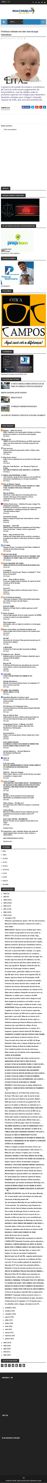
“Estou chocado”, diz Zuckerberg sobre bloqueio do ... (23, 1205)
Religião (5, 877)
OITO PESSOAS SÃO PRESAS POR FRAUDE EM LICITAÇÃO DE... (25, 1158)
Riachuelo (5, 881)
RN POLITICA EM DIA (10, 554)
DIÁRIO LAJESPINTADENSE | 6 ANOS (14, 475)
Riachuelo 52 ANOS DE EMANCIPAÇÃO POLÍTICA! (21, 1135)
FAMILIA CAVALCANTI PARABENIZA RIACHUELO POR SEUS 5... (25, 1131)
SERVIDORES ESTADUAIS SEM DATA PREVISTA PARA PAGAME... (25, 1034)
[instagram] (36, 2)
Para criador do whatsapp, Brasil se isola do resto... (23, 1211)
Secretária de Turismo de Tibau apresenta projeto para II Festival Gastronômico (21, 641)
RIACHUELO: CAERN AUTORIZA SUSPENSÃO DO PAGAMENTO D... (24, 1089)
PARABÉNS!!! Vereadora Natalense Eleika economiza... (23, 1179)
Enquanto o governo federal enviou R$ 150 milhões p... (23, 1031)
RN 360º (6, 638)
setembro (8, 1314)
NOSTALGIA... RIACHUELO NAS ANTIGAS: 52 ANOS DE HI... (24, 1128)
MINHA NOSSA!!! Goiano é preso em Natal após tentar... (23, 929)
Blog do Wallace (8, 493)
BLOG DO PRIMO (8, 606)
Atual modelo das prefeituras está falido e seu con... (23, 1001)
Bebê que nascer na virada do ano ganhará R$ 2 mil (22, 1102)
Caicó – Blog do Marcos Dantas (14, 579)
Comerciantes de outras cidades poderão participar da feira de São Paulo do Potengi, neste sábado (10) (21, 718)
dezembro (8, 918)
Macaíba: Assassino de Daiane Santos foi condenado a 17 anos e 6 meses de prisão (21, 684)
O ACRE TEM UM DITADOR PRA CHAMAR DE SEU (17, 676)
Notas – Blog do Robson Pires (13, 534)
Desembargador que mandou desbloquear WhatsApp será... (25, 1182)
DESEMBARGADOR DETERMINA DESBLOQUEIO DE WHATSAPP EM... (24, 1189)
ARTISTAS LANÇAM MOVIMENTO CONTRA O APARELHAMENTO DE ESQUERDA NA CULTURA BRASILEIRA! (22, 766)
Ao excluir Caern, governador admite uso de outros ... (23, 971)
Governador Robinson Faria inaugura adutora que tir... (23, 1167)
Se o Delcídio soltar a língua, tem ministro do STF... (22, 1304)
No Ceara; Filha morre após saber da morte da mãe (22, 1096)
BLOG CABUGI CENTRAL (11, 742)
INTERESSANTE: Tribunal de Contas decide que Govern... (24, 1170)
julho (7, 1320)
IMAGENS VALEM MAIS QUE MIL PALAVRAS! (14, 392)
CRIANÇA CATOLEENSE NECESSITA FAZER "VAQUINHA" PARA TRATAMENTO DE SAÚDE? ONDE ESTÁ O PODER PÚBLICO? (21, 557)
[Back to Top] (24, 1478)
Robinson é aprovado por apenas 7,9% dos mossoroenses (25, 920)
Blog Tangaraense (9, 622)
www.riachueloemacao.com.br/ (13, 838)
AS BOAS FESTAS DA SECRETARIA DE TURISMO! (20, 1082)
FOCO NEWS (7, 674)
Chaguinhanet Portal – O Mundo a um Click (18, 724)
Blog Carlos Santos (10, 457)
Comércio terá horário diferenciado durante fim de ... (23, 986)
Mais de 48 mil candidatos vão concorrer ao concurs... (23, 947)
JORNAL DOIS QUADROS (11, 690)
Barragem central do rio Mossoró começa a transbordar (21, 805)
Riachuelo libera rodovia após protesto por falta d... (23, 1277)
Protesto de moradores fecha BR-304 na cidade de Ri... (24, 1292)
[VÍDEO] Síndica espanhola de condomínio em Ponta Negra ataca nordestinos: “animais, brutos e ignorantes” (21, 528)
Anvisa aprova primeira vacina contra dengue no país (23, 998)
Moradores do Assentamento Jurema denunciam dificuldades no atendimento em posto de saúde (18, 797)
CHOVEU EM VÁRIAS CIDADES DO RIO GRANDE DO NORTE (23, 1185)
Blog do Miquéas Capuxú (11, 484)
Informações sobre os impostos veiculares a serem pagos (22, 624)
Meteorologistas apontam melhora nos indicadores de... (24, 1173)
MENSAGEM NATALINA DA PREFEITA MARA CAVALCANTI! (23, 1067)
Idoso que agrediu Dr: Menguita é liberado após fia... (23, 965)
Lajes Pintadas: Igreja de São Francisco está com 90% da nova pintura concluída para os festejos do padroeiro (22, 478)
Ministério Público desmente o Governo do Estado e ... (23, 923)
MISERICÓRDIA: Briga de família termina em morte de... (23, 1007)
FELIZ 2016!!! (9, 926)
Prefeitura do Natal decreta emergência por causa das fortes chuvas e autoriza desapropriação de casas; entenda (21, 667)
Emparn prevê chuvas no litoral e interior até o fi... (22, 1037)
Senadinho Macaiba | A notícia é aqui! (16, 697)
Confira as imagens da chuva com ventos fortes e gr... (23, 1146)
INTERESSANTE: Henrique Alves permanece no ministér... (24, 1238)
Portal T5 (6, 588)
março (7, 1332)
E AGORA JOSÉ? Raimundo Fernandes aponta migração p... (24, 1241)
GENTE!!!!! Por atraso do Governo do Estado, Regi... (22, 935)
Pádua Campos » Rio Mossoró (13, 803)
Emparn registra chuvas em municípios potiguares (22, 1161)
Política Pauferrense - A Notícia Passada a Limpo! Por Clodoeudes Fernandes (21, 505)
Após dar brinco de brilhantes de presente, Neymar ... (23, 1099)
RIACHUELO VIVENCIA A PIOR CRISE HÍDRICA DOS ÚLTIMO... (24, 1155)
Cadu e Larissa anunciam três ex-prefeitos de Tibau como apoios (21, 460)
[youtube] (45, 2)
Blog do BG (7, 439)
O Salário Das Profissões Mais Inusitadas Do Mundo (19, 649)
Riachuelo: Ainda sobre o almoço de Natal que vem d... (23, 1043)
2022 (5, 893)
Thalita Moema (8, 810)
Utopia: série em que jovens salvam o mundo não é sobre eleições (21, 736)
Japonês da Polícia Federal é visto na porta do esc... (23, 1214)
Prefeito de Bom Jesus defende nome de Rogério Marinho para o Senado (21, 709)
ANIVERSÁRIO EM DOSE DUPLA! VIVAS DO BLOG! (20, 1061)
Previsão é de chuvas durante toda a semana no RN (22, 983)
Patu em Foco (8, 448)
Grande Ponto (8, 828)
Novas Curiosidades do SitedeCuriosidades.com (19, 629)
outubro (8, 1311)
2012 (5, 1348)
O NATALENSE (7, 647)
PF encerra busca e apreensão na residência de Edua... (23, 1259)
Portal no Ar (7, 841)
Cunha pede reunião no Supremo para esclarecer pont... (24, 1117)
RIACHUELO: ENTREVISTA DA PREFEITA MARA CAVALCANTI (24, 1108)
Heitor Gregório (8, 613)
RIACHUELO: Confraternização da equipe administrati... (24, 1085)
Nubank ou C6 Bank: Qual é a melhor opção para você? (20, 608)
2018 (5, 906)
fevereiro (8, 1335)
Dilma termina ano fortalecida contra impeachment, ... (23, 1052)
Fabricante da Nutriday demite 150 (16, 1199)
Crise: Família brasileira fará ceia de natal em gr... (22, 1049)
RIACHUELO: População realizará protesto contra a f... (23, 1295)
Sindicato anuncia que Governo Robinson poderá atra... (24, 1022)
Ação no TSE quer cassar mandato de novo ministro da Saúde (20, 822)
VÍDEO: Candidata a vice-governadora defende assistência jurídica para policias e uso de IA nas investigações (22, 433)
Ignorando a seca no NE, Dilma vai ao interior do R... (23, 1016)
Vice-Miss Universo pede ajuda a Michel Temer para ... (23, 1120)
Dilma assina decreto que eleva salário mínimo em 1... (23, 962)
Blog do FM (7, 663)
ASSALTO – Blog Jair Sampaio (13, 772)
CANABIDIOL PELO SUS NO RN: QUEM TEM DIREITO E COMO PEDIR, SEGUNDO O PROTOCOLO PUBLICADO (21, 487)
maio (6, 1326)
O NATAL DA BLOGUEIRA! (13, 1055)
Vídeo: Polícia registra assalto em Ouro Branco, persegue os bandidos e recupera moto (22, 775)
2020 (5, 900)
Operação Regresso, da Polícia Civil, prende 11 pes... (22, 1093)
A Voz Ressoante (9, 763)
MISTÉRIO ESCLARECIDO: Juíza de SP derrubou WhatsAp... (24, 1193)
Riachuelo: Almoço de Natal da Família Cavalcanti (21, 1046)
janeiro (7, 1338)
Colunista (5, 858)
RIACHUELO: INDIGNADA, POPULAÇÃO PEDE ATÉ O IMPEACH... (25, 1280)
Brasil (4, 851)
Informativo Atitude (10, 516)
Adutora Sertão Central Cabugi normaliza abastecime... (24, 1208)
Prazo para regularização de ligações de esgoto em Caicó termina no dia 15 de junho (21, 582)
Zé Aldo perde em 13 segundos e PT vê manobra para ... (24, 1301)
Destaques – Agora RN (11, 525)
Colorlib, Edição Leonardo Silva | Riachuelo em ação (26, 1480)
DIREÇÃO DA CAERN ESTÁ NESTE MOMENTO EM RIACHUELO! (24, 1286)
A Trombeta (7, 570)
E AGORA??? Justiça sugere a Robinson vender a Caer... (23, 1004)
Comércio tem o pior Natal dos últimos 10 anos (21, 1025)
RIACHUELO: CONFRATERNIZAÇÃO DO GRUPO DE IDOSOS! (23, 1244)
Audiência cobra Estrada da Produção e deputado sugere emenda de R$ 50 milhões (21, 657)
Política (5, 873)
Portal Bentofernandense (12, 597)
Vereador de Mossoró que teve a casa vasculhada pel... (23, 1217)
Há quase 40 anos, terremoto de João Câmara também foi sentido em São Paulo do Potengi (21, 548)
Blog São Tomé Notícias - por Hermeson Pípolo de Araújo (20, 467)
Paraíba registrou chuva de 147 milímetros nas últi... (23, 959)
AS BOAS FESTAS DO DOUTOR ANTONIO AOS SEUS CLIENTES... (25, 1073)
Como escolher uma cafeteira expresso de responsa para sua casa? (21, 632)
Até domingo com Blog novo (12, 753)
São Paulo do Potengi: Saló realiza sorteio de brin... (23, 1058)
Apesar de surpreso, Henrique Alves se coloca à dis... (23, 1250)
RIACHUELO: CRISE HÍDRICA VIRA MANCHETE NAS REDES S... (24, 1223)
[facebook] (33, 2)
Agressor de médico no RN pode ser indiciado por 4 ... (23, 1105)
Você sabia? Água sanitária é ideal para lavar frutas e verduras (20, 591)
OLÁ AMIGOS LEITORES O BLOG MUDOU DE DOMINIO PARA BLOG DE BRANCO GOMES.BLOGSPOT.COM (21, 745)
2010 (5, 1355)
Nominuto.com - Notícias (11, 654)
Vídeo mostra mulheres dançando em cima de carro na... (24, 992)
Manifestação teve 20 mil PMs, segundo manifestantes (23, 1256)
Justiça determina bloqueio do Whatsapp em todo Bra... (24, 1220)
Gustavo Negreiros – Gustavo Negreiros (16, 751)
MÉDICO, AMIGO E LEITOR (11, 692)
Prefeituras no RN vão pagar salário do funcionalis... (23, 1122)
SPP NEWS (6, 545)
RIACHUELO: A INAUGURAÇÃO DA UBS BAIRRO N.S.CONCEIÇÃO (25, 1140)
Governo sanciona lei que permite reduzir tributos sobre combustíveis (21, 451)
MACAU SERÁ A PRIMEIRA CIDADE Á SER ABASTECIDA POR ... (25, 1247)
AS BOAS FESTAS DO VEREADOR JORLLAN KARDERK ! (22, 1070)
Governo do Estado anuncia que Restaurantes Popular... (24, 941)
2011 (4, 1352)
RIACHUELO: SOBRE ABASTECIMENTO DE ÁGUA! (20, 1232)
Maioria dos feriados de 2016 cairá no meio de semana (23, 1013)
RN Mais (6, 794)
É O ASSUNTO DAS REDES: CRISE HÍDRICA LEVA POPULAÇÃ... (25, 1283)
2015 (5, 915)
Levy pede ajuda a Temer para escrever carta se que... (23, 1226)
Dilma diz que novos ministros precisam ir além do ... (23, 1113)
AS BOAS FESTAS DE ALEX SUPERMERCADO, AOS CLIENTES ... (25, 1079)
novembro (8, 1307)
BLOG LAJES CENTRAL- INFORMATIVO (15, 819)
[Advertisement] (23, 157)
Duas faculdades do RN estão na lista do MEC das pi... (23, 1111)
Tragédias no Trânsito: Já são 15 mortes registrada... (23, 1010)
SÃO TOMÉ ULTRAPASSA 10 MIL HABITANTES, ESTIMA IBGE (21, 470)
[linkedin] (39, 2)
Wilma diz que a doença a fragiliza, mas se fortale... (22, 1152)
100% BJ (6, 758)
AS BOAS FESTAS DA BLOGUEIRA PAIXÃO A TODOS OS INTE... (25, 1064)
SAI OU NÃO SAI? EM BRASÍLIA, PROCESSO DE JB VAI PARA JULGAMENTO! (23, 415)
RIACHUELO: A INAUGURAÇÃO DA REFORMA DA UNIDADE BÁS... (25, 1137)
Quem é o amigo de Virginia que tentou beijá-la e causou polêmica (21, 519)
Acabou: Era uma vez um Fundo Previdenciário (20, 1253)
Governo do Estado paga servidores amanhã (20, 968)
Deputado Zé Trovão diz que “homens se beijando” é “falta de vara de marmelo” (21, 573)
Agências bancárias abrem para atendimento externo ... (24, 944)
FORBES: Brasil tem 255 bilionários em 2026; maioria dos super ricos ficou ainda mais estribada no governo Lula (21, 442)
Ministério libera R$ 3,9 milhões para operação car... (23, 1274)
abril (6, 1329)
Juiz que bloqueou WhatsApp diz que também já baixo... (24, 1202)
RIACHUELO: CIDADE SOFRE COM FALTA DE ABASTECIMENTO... (25, 1289)
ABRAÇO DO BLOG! (16, 397)
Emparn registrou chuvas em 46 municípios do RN (22, 977)
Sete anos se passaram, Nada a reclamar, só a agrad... (23, 950)
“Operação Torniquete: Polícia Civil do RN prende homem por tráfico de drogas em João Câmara (21, 600)
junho (7, 1323)
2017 (4, 909)
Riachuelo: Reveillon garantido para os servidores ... (23, 953)
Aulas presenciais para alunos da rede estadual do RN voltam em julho (20, 700)
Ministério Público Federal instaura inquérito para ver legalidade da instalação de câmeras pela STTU (20, 813)
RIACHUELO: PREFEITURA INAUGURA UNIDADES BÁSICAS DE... (25, 1164)
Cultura (5, 862)
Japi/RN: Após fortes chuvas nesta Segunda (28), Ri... (23, 974)
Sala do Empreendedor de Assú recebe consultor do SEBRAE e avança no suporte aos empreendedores (22, 616)
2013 (5, 1345)
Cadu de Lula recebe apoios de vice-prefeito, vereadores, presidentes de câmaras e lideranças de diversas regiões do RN (21, 538)
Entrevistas (6, 870)
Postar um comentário (10, 129)
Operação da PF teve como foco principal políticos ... (23, 1265)
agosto (7, 1317)
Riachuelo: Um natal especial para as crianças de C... (23, 1028)
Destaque (5, 866)
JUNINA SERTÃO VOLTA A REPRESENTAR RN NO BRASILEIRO (21, 565)
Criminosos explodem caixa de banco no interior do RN (23, 1229)
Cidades (4, 855)
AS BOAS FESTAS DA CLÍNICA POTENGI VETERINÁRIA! (22, 1076)
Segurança (5, 884)
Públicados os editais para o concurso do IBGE (21, 995)
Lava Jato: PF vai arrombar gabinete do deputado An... (23, 1262)
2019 (5, 903)
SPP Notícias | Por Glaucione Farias (15, 706)
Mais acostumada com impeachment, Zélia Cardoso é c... (24, 1149)
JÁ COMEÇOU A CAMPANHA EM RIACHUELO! (24, 406)
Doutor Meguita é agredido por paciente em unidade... (23, 980)
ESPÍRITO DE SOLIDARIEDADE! (14, 1143)
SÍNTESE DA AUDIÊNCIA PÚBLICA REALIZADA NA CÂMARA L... (24, 1271)
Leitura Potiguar (9, 781)
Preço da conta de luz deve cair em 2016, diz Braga (22, 1040)
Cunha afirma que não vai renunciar (17, 1235)
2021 (5, 896)
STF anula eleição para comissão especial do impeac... (23, 1176)
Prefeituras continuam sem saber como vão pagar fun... (24, 956)
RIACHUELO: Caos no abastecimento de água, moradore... (24, 1298)
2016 (5, 912)
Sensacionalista (8, 733)
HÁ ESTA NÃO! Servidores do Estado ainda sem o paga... (24, 938)
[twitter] (42, 2)
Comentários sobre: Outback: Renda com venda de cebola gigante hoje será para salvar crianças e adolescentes (20, 833)
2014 (5, 1342)
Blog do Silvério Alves (10, 715)
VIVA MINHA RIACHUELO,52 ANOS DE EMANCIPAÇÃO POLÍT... (24, 1126)
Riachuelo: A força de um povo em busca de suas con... (24, 1268)
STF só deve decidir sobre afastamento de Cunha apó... (24, 1196)
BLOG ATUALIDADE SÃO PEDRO (13, 563)
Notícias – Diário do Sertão (12, 430)
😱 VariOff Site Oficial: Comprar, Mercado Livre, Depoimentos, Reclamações (18, 727)
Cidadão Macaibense (10, 681)
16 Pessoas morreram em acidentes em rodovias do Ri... (24, 989)
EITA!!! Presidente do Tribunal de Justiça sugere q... (22, 1019)
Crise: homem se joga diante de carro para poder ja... (23, 932)
